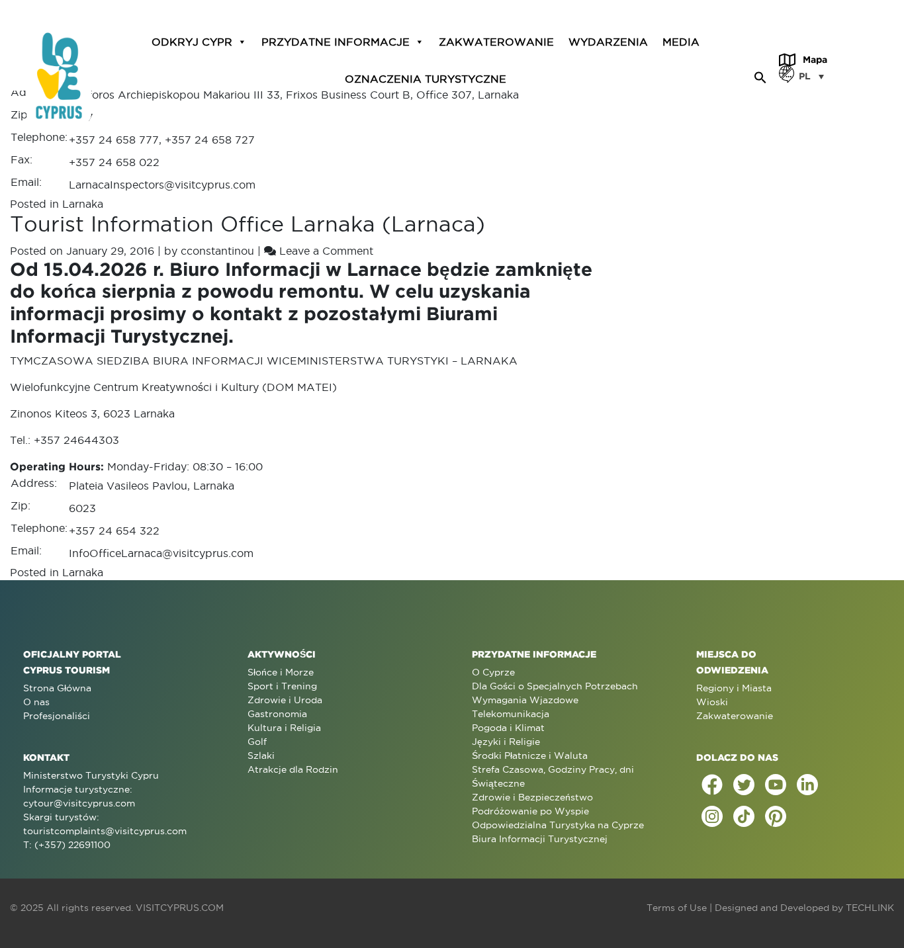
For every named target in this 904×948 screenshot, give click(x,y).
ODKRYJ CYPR (192, 41)
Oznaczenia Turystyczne (425, 78)
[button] (760, 75)
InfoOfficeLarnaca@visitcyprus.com (161, 553)
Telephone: (39, 137)
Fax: (21, 159)
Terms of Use (677, 907)
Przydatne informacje (335, 41)
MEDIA (681, 41)
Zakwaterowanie (496, 41)
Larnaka (82, 204)
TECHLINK (870, 907)
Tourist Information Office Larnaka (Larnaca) (247, 224)
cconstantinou (217, 251)
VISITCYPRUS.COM (180, 907)
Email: (26, 182)
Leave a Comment (326, 251)
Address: (34, 483)
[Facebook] (712, 784)
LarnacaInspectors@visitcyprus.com (162, 185)
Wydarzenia (608, 41)
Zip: (20, 114)
